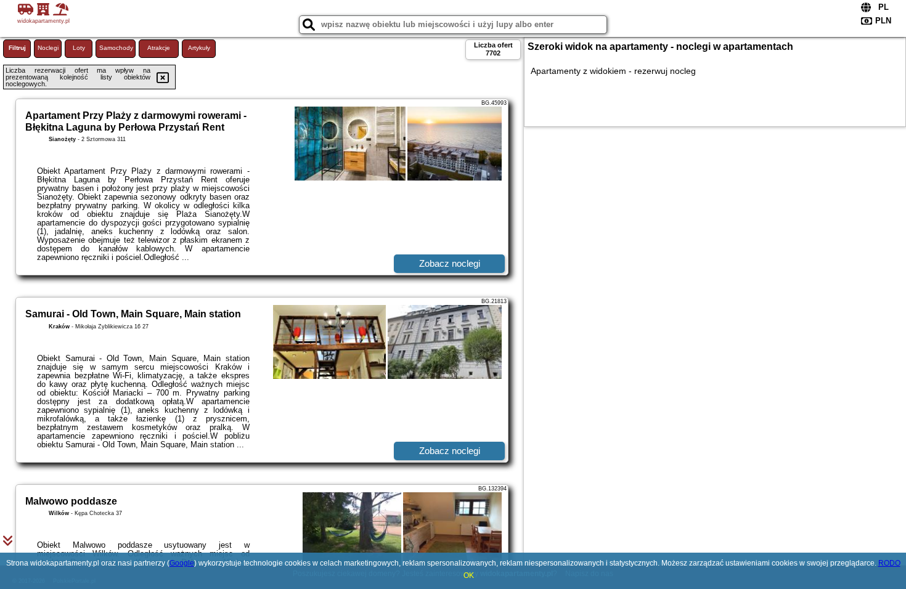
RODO (889, 563)
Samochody (116, 47)
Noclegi (48, 47)
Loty (79, 47)
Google (181, 563)
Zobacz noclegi (449, 263)
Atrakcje (158, 47)
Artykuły (199, 47)
